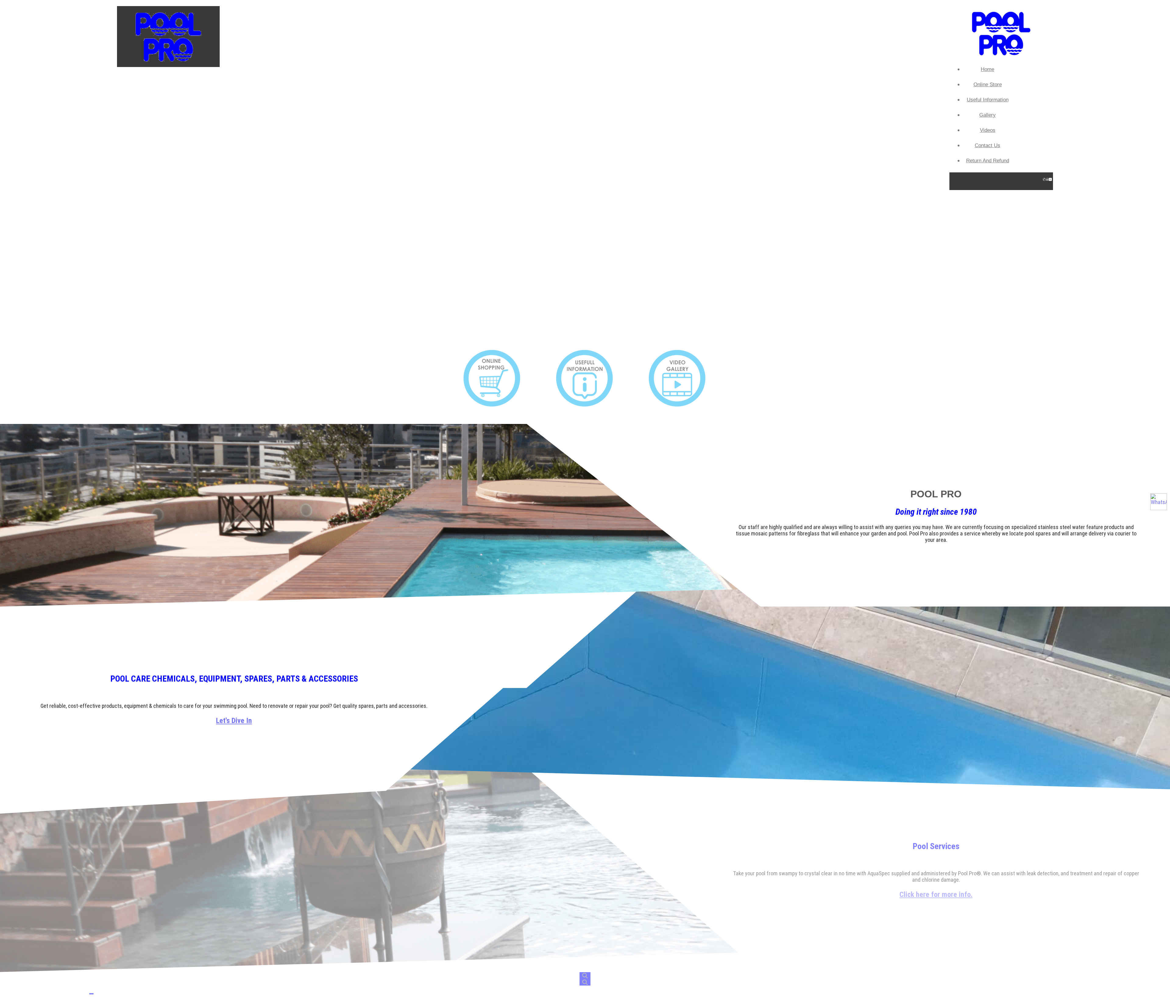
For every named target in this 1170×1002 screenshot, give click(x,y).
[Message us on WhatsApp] (1158, 501)
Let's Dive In (234, 720)
